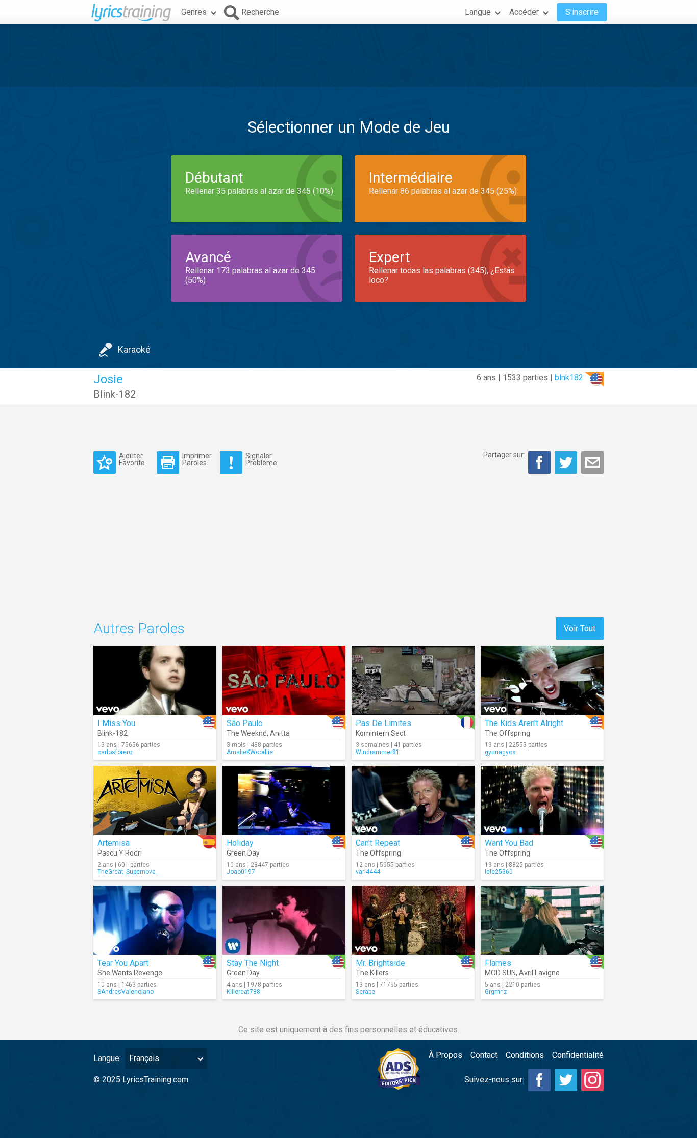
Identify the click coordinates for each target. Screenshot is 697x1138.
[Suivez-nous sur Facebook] (539, 1080)
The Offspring (507, 733)
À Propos (445, 1055)
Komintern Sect (381, 733)
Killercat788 (243, 991)
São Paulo (245, 723)
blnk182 (569, 377)
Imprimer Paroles (197, 459)
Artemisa (113, 843)
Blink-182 (114, 394)
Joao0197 (241, 871)
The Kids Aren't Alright (524, 723)
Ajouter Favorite (132, 459)
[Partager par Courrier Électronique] (592, 462)
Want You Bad (509, 843)
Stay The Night (253, 963)
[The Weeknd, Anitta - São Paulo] (283, 680)
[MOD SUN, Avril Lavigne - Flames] (542, 920)
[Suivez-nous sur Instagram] (592, 1080)
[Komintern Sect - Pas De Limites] (413, 680)
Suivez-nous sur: (494, 1079)
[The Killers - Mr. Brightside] (413, 920)
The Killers (372, 973)
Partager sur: (504, 454)
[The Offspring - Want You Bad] (542, 800)
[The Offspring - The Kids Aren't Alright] (542, 680)
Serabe (365, 991)
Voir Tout (579, 628)
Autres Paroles (139, 628)
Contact (483, 1055)
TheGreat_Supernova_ (127, 871)
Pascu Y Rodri (119, 853)
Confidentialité (578, 1055)
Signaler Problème (261, 459)
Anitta (280, 733)
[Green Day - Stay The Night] (283, 920)
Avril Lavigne (539, 973)
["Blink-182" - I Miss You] (154, 680)
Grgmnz (496, 991)
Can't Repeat (378, 843)
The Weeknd (247, 733)
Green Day (243, 853)
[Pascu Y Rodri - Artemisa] (154, 800)
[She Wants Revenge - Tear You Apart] (154, 920)
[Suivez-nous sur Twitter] (566, 1080)
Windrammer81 (378, 752)
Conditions (525, 1055)
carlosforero (114, 752)
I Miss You (116, 723)
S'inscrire (582, 12)
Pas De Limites (383, 723)
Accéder (524, 12)
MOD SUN (500, 973)
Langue (478, 12)
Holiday (240, 843)
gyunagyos (500, 752)
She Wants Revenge (129, 973)
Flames (498, 963)
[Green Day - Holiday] (283, 800)
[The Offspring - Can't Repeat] (413, 800)
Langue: (107, 1058)
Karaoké (134, 349)
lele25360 (499, 871)
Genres (194, 12)
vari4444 (368, 871)
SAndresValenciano (125, 991)
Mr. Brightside (380, 963)
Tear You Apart (122, 963)
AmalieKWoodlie (250, 752)
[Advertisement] (348, 56)
